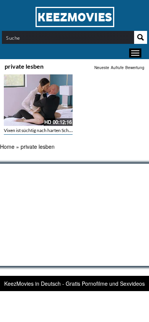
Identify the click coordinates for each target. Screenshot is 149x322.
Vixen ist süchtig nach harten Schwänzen (44, 130)
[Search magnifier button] (140, 37)
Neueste (101, 67)
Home (7, 146)
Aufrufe (117, 67)
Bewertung (134, 67)
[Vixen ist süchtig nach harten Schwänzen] (38, 100)
